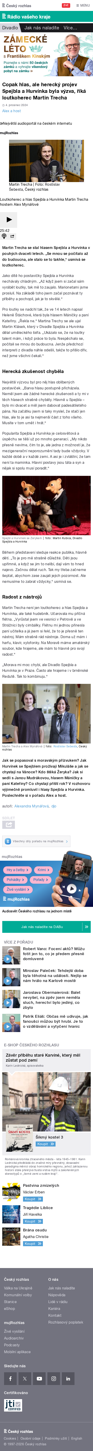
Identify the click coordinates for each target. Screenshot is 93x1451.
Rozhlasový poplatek (65, 1322)
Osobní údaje (31, 1438)
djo (53, 806)
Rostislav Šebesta (65, 746)
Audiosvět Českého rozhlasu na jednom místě (37, 911)
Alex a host (11, 111)
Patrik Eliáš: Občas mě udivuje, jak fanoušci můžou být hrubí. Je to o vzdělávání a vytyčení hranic (55, 1021)
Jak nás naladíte (42, 27)
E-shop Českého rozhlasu (31, 1045)
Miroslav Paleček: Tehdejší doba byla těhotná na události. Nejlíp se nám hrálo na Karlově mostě (55, 975)
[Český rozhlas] (16, 5)
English (76, 1438)
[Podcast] (4, 236)
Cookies (10, 1438)
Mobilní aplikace (17, 1352)
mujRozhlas (12, 857)
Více (70, 27)
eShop (9, 1308)
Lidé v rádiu (58, 1302)
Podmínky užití (56, 1438)
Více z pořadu (18, 942)
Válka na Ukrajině (18, 1288)
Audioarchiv (14, 1338)
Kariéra (54, 1308)
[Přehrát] (8, 220)
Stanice (10, 1302)
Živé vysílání (16, 889)
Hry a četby (16, 870)
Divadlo (10, 27)
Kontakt (54, 1315)
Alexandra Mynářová (31, 806)
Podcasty (12, 1345)
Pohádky (14, 880)
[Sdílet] (12, 236)
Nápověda (56, 1295)
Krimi (42, 870)
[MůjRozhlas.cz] (9, 133)
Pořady (38, 880)
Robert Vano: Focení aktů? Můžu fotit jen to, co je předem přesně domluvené (54, 953)
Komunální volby (18, 1295)
